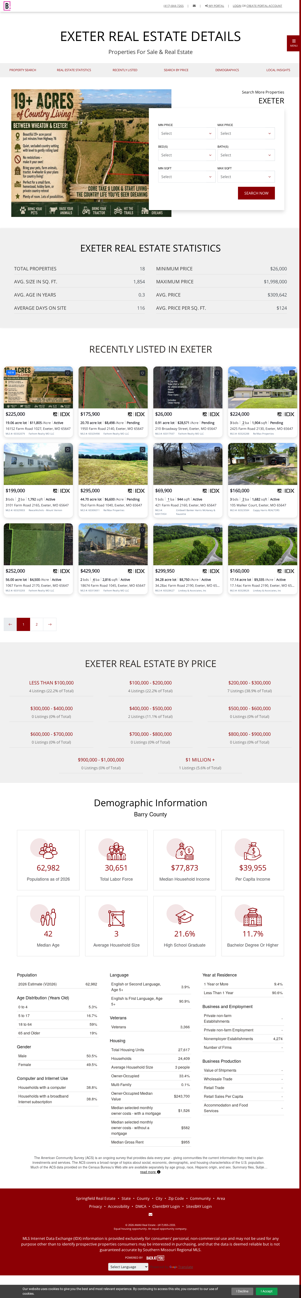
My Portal (216, 6)
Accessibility (118, 1206)
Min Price (165, 125)
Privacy (95, 1206)
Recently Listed (125, 70)
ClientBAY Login (166, 1206)
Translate (185, 1267)
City (159, 1198)
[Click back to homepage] (5, 5)
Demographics (227, 70)
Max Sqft (225, 168)
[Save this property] (67, 373)
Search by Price (176, 70)
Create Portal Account (264, 6)
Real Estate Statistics (74, 70)
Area (221, 1198)
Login (237, 6)
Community (200, 1198)
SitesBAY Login (199, 1206)
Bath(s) (223, 146)
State (126, 1198)
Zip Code (176, 1198)
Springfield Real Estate (95, 1198)
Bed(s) (163, 146)
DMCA (140, 1206)
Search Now (256, 193)
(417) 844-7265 (174, 6)
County (143, 1198)
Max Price (225, 125)
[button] (294, 43)
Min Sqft (164, 168)
